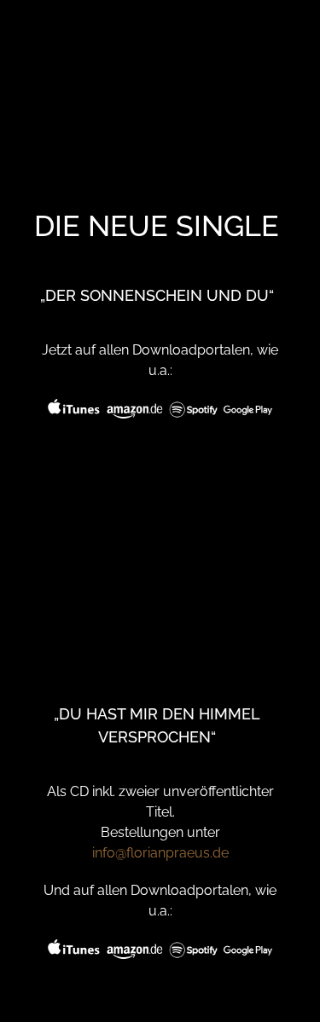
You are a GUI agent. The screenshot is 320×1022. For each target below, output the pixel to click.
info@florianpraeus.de (160, 853)
